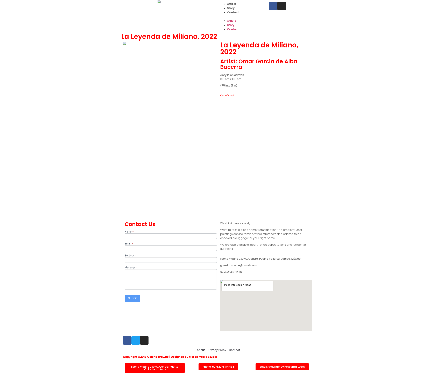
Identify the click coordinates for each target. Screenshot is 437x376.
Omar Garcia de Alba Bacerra (258, 64)
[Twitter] (135, 340)
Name (129, 231)
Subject (130, 255)
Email (129, 243)
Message (131, 267)
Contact (233, 12)
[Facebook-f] (273, 6)
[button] (242, 17)
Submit (132, 298)
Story (231, 8)
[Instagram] (281, 6)
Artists (231, 4)
